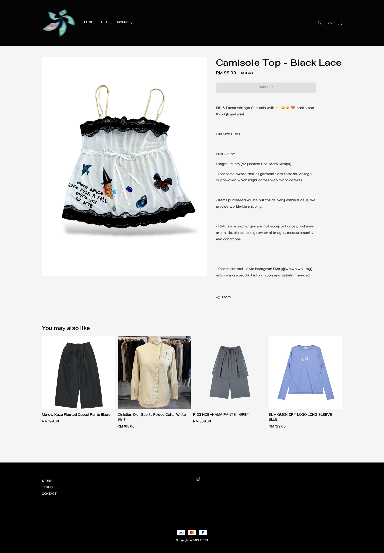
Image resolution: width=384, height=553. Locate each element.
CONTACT (49, 494)
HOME (88, 22)
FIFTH (103, 22)
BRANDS (122, 22)
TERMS (47, 488)
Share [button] (226, 297)
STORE (47, 481)
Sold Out (266, 88)
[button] (320, 23)
